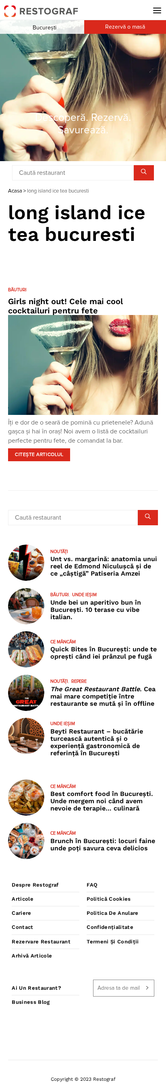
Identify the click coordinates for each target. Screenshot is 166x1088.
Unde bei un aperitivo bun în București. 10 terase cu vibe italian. (95, 610)
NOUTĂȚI (59, 551)
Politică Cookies (109, 899)
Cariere (21, 913)
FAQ (92, 885)
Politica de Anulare (112, 913)
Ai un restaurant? (36, 988)
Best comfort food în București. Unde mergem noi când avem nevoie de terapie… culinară (101, 801)
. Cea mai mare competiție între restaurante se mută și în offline (103, 696)
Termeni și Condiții (113, 942)
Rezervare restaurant (41, 942)
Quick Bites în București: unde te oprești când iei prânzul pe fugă (103, 652)
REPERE (79, 681)
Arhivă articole (32, 956)
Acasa (15, 191)
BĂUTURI (17, 290)
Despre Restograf (35, 885)
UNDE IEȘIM (84, 595)
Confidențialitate (110, 927)
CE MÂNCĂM (63, 642)
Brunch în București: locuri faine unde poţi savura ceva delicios (102, 844)
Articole (22, 899)
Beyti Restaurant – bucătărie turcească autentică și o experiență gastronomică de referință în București (96, 742)
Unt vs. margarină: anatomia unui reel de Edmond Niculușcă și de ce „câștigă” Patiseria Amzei (103, 566)
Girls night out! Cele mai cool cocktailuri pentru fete (65, 305)
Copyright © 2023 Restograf (83, 1079)
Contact (22, 927)
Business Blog (31, 1002)
